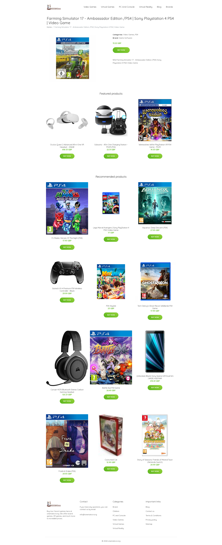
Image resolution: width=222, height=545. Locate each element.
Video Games (90, 7)
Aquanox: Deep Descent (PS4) (155, 228)
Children (116, 511)
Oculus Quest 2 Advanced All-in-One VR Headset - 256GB (67, 145)
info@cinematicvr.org (88, 514)
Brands (169, 7)
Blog (159, 7)
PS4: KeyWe (111, 306)
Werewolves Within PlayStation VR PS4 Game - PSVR (155, 145)
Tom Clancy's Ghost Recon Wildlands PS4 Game (155, 307)
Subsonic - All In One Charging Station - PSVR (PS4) (111, 145)
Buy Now (121, 50)
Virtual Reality (145, 7)
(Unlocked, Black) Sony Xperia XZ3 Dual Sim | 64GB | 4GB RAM (155, 377)
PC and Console (126, 7)
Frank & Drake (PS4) (67, 471)
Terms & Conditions (153, 515)
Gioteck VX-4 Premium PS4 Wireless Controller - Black (67, 289)
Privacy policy (151, 520)
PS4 (136, 34)
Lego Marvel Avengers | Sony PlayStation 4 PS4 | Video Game (111, 229)
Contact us (150, 511)
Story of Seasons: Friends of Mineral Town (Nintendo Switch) (155, 461)
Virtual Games (107, 7)
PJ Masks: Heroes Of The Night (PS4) (67, 238)
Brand (115, 507)
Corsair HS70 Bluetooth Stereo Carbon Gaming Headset (67, 390)
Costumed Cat (111, 460)
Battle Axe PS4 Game (111, 388)
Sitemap (149, 524)
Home (49, 27)
